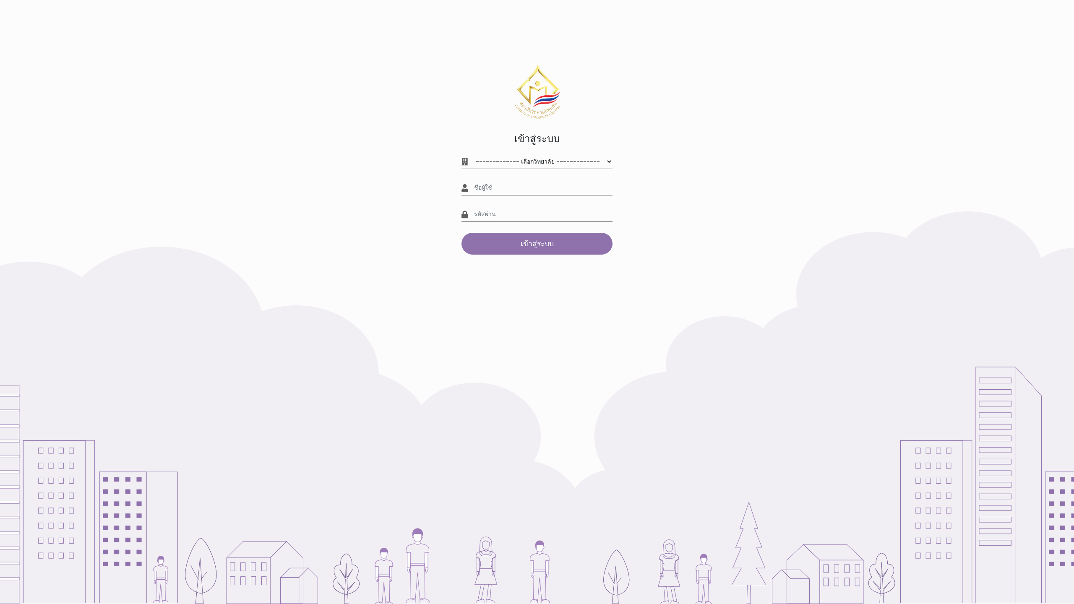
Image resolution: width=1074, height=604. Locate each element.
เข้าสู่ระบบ (537, 244)
